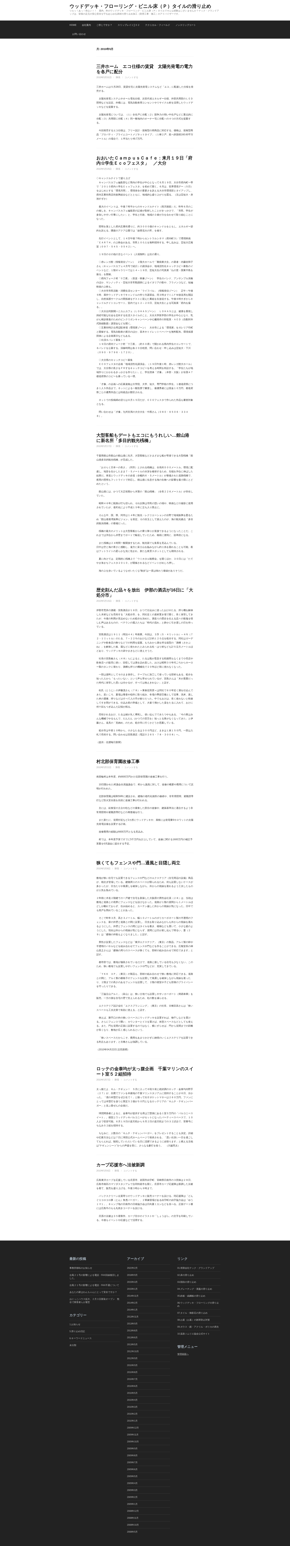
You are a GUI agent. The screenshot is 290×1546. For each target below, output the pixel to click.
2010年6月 (132, 1386)
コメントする (131, 77)
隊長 (118, 77)
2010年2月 (132, 1414)
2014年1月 (132, 1309)
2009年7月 (132, 1462)
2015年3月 (132, 1282)
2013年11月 (133, 1316)
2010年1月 (132, 1420)
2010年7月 (132, 1379)
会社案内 (86, 25)
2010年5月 (132, 1393)
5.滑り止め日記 (77, 1331)
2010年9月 (132, 1365)
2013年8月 (132, 1330)
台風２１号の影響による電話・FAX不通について (94, 1285)
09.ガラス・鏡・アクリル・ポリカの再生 (198, 1326)
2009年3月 (132, 1490)
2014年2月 (132, 1302)
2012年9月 (132, 1358)
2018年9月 (132, 1275)
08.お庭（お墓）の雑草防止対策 (193, 1320)
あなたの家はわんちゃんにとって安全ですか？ (93, 1292)
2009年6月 (132, 1469)
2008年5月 (132, 1531)
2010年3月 (132, 1407)
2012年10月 (133, 1351)
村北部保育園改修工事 (118, 761)
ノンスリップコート (186, 25)
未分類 (72, 1345)
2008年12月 (133, 1511)
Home (72, 25)
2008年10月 (133, 1525)
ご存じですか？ (104, 25)
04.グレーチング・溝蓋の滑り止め (194, 1289)
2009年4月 (132, 1483)
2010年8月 (132, 1372)
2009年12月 (133, 1427)
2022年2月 (132, 1268)
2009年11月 (133, 1434)
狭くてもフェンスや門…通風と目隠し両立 (138, 862)
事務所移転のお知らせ (80, 1268)
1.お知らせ (74, 1324)
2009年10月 (133, 1441)
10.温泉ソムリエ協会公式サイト (193, 1333)
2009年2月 (132, 1497)
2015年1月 (132, 1289)
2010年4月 (132, 1400)
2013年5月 (132, 1344)
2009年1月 (132, 1504)
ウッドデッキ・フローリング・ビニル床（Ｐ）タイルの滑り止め (140, 6)
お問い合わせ (79, 34)
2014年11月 (133, 1296)
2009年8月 (132, 1455)
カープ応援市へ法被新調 (120, 1164)
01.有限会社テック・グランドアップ (195, 1268)
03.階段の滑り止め (187, 1282)
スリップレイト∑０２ (129, 25)
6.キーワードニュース (80, 1338)
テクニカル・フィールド (157, 25)
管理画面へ (183, 1354)
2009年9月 (132, 1448)
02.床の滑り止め (185, 1275)
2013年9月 (132, 1323)
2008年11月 (133, 1518)
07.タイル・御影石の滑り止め (192, 1313)
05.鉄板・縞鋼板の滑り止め (191, 1296)
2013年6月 (132, 1337)
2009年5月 (132, 1476)
